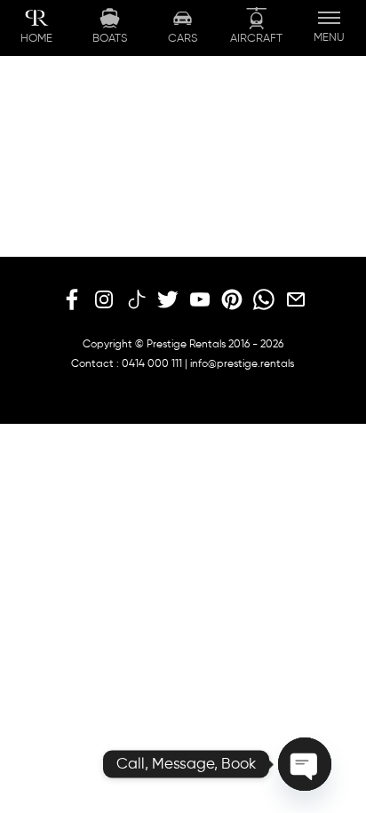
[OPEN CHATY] (304, 764)
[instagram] (104, 300)
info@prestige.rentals (242, 364)
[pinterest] (232, 300)
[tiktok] (136, 300)
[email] (295, 300)
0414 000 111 (152, 364)
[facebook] (72, 300)
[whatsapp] (263, 300)
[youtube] (200, 300)
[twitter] (168, 300)
